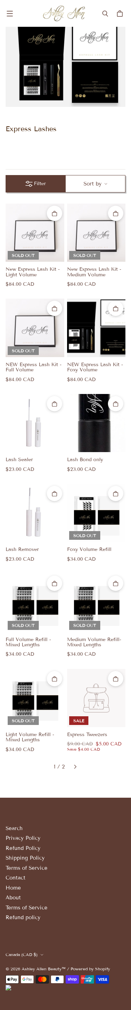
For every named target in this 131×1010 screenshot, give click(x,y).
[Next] (75, 767)
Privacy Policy (23, 838)
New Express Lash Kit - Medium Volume (94, 272)
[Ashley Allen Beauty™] (64, 13)
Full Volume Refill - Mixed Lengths (28, 642)
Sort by (92, 184)
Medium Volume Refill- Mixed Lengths (94, 642)
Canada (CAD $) (22, 954)
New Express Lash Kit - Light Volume (33, 272)
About (13, 897)
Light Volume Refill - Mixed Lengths (30, 737)
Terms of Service (27, 868)
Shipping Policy (25, 858)
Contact (16, 878)
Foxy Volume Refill (89, 549)
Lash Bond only (85, 459)
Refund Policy (23, 848)
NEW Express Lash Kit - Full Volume (33, 367)
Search (14, 828)
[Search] (105, 13)
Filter (40, 184)
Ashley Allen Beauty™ (44, 968)
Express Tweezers (87, 734)
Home (13, 888)
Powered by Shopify (90, 968)
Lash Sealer (19, 459)
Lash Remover (22, 549)
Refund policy (23, 917)
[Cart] (121, 13)
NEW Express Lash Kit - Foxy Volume (95, 367)
